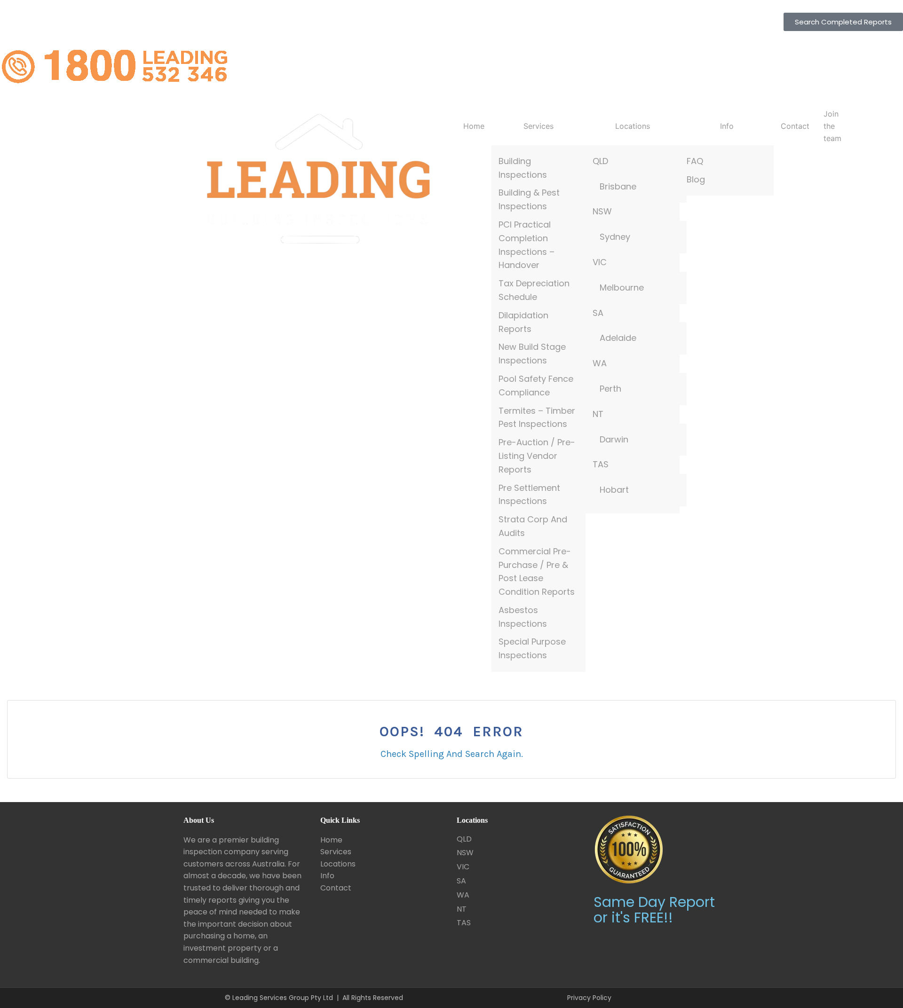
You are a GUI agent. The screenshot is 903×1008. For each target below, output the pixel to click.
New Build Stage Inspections (532, 353)
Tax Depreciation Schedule (534, 290)
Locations (632, 126)
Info (727, 126)
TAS (601, 464)
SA (598, 313)
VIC (600, 262)
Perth (610, 388)
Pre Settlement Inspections (529, 494)
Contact (795, 126)
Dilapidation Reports (523, 322)
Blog (696, 179)
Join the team (832, 125)
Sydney (615, 237)
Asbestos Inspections (523, 617)
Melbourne (622, 287)
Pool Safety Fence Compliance (536, 385)
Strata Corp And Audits (533, 526)
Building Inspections (523, 168)
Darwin (614, 439)
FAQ (695, 161)
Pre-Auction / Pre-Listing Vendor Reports (537, 455)
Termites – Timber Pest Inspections (537, 417)
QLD (600, 161)
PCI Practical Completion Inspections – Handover (526, 245)
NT (598, 414)
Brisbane (618, 186)
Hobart (614, 490)
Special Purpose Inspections (532, 648)
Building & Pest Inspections (529, 199)
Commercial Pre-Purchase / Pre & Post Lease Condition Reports (537, 571)
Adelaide (618, 338)
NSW (602, 211)
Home (473, 126)
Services (538, 126)
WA (600, 363)
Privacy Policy (589, 997)
